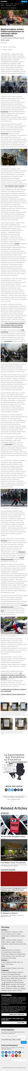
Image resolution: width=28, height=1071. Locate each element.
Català (15, 988)
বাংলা (18, 984)
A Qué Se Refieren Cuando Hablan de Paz (13, 694)
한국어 (8, 984)
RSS (8, 930)
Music (8, 942)
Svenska (22, 984)
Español (10, 49)
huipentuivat (4, 133)
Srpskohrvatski (19, 982)
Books (2, 3)
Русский (4, 976)
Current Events (12, 46)
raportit (17, 243)
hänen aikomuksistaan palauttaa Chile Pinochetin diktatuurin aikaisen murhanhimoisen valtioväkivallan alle (13, 325)
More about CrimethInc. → (17, 1014)
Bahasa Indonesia (20, 978)
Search (3, 5)
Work (14, 952)
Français (4, 974)
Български (6, 978)
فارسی (3, 982)
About (14, 5)
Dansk (3, 986)
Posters (14, 940)
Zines (3, 940)
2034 (2, 610)
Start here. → (21, 1022)
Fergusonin (4, 540)
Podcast (4, 960)
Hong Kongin (8, 341)
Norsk (10, 990)
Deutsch (20, 972)
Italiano (15, 972)
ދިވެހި (19, 988)
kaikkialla (11, 186)
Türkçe (20, 980)
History (8, 934)
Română (13, 984)
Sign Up (24, 1042)
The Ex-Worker (6, 962)
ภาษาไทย (13, 986)
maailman (21, 186)
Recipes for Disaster (15, 954)
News (19, 934)
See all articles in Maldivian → (9, 8)
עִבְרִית (8, 986)
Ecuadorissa (4, 111)
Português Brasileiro (13, 974)
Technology (5, 936)
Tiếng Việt (8, 988)
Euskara (9, 980)
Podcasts (16, 3)
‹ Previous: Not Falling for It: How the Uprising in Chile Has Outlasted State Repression (14, 796)
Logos (13, 942)
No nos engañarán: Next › (14, 799)
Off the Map (12, 958)
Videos (3, 942)
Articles (4, 930)
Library (7, 3)
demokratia (21, 552)
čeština (3, 980)
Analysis (5, 46)
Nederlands (10, 982)
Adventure (8, 932)
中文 (12, 978)
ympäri (16, 186)
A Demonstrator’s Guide (17, 936)
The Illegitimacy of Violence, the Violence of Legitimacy (13, 675)
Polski (9, 976)
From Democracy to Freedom (10, 950)
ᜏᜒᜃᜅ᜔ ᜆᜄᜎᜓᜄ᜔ (17, 990)
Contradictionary (6, 952)
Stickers (19, 940)
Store (22, 3)
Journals (8, 940)
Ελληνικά (15, 976)
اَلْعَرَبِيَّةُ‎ (3, 984)
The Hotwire (9, 964)
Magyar (15, 980)
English (5, 49)
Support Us (24, 1)
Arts (2, 932)
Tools (11, 3)
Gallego (23, 988)
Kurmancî (4, 990)
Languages (9, 5)
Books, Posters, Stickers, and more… (13, 968)
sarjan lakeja (8, 444)
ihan (6, 186)
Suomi (21, 976)
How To (14, 934)
